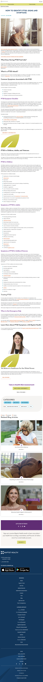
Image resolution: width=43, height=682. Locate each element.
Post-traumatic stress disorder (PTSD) (9, 49)
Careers (21, 593)
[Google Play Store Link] (23, 569)
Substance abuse (7, 220)
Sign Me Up (21, 542)
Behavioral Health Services (12, 406)
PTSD (31, 406)
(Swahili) (21, 632)
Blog (21, 598)
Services (21, 585)
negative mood (11, 247)
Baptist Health (8, 402)
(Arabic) (21, 609)
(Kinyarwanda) (21, 644)
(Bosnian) (21, 639)
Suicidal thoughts (7, 275)
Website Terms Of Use (21, 670)
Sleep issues (6, 178)
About (21, 580)
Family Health (16, 402)
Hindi (21, 642)
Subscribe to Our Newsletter (9, 132)
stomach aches (24, 196)
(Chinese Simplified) (21, 612)
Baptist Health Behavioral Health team (30, 328)
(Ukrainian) (21, 629)
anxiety (3, 51)
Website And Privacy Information (21, 668)
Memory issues (6, 238)
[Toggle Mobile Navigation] (41, 1)
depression (7, 76)
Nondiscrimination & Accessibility (21, 675)
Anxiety (4, 287)
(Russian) (21, 622)
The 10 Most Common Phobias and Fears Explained (12, 56)
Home (21, 651)
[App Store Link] (8, 569)
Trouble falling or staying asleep (10, 119)
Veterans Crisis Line (14, 321)
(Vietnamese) (21, 627)
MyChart (22, 661)
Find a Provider (32, 4)
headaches (17, 196)
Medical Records (21, 588)
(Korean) (21, 617)
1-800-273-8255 (31, 320)
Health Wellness (25, 402)
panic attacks (4, 67)
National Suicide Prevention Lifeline (17, 320)
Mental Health (24, 406)
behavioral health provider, (20, 316)
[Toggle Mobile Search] (40, 1)
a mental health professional (23, 299)
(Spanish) (21, 624)
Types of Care (21, 583)
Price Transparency (21, 603)
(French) (21, 614)
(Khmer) (21, 637)
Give (22, 595)
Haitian (21, 634)
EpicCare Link (21, 600)
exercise (15, 304)
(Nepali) (21, 619)
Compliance (21, 673)
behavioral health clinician (13, 105)
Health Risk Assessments (20, 388)
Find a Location (11, 4)
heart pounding (20, 116)
